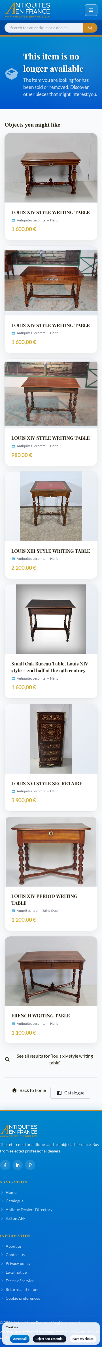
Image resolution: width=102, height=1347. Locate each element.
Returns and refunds (23, 1289)
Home (11, 1192)
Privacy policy (18, 1263)
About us (14, 1246)
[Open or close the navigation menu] (91, 10)
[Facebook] (5, 1165)
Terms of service (20, 1280)
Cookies (12, 1327)
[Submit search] (90, 28)
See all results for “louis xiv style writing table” (55, 1059)
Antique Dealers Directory (29, 1209)
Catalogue (74, 1092)
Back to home (33, 1090)
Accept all (20, 1338)
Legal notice (16, 1272)
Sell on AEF (16, 1218)
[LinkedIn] (17, 1165)
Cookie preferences (23, 1298)
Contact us (15, 1254)
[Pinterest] (30, 1165)
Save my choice (83, 1338)
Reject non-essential (49, 1338)
